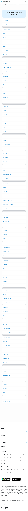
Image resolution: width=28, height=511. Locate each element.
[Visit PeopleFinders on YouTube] (7, 508)
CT (20, 469)
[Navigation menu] (25, 2)
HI (7, 472)
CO (17, 469)
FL (1, 472)
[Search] (23, 2)
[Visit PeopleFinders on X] (2, 508)
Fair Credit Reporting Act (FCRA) (14, 490)
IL (17, 472)
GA (5, 472)
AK (1, 469)
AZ (11, 469)
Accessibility (3, 504)
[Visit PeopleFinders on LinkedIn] (3, 508)
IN (20, 472)
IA (10, 472)
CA (14, 469)
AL (4, 469)
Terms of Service (21, 493)
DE (23, 469)
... (12, 4)
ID (14, 472)
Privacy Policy (6, 495)
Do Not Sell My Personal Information (8, 497)
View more (3, 475)
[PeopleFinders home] (5, 2)
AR (8, 469)
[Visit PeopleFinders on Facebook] (5, 508)
